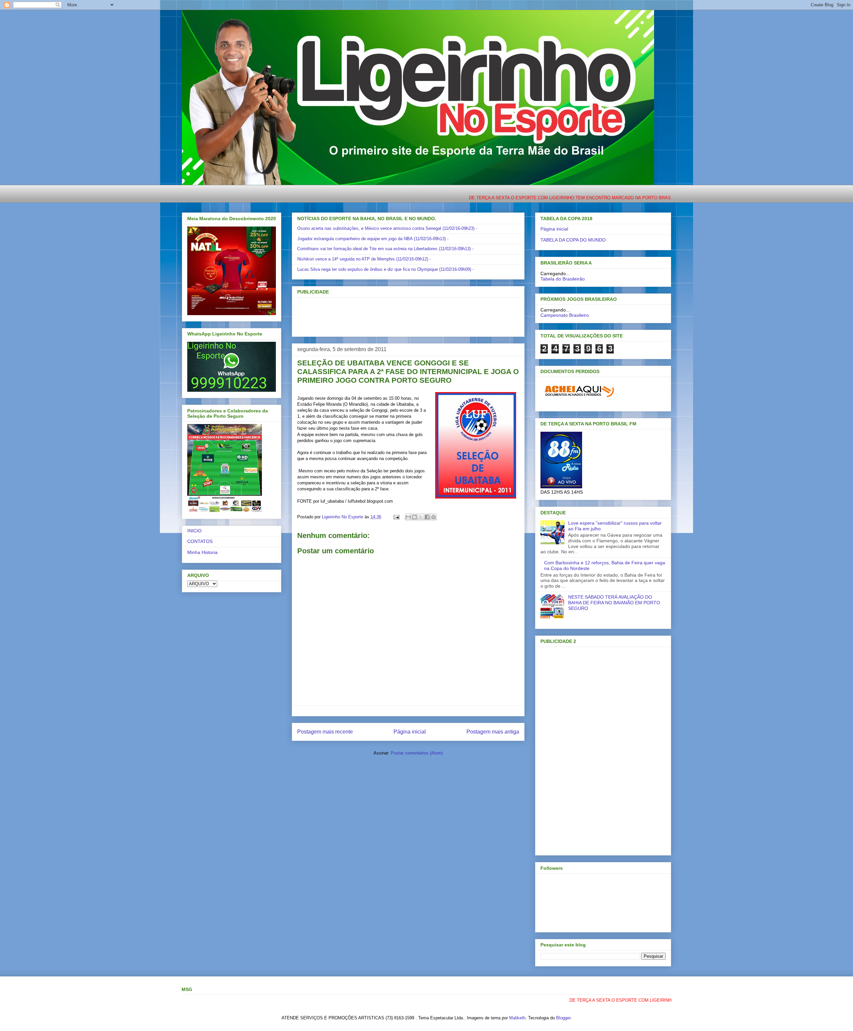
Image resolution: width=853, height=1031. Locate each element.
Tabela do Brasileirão (562, 278)
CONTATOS (200, 541)
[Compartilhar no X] (421, 517)
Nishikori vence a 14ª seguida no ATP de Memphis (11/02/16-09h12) (362, 259)
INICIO (194, 530)
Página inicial (410, 732)
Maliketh (517, 1017)
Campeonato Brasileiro (564, 315)
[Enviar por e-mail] (408, 517)
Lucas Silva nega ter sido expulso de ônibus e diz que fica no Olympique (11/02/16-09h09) (384, 269)
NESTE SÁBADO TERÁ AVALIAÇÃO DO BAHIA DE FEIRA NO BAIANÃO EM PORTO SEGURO (614, 602)
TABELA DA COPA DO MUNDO (573, 240)
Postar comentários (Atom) (417, 753)
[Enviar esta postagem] (396, 516)
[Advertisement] (397, 315)
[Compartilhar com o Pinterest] (433, 517)
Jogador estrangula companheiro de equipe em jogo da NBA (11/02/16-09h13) (371, 238)
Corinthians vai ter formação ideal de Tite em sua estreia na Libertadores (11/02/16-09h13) (384, 248)
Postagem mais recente (325, 732)
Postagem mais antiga (492, 732)
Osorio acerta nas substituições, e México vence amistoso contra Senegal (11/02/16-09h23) (385, 228)
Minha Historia (202, 552)
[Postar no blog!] (414, 517)
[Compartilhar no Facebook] (427, 517)
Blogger (563, 1017)
